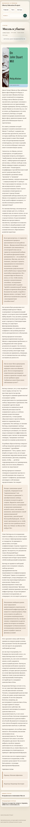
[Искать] (25, 15)
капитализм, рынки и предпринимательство (14, 39)
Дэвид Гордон (6, 32)
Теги (12, 10)
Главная (5, 10)
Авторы (19, 10)
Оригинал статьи (7, 769)
